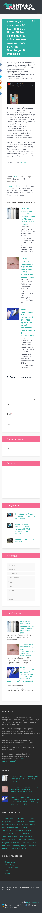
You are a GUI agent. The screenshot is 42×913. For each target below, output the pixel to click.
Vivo (31, 830)
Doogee (5, 822)
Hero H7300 (9, 865)
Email (9, 414)
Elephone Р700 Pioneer (18, 822)
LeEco (26, 824)
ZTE (9, 595)
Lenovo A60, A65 (11, 868)
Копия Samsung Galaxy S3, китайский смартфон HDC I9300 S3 (25, 516)
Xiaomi (10, 582)
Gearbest (31, 822)
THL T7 (11, 830)
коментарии (7, 846)
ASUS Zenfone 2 (21, 819)
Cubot (31, 819)
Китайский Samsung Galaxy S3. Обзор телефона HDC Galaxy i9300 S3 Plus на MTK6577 (23, 528)
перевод (16, 846)
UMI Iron (25, 830)
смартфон (12, 848)
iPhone (20, 824)
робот (4, 848)
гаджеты (26, 843)
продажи (24, 846)
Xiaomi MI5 (13, 833)
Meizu (10, 586)
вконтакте (17, 843)
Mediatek (10, 827)
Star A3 (7, 870)
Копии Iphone (13, 578)
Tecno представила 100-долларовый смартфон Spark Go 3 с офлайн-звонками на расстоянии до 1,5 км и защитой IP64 (28, 322)
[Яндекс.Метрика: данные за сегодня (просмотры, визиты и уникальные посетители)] (31, 902)
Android (5, 818)
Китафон (16, 177)
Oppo (31, 827)
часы (24, 848)
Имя (9, 404)
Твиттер (8, 905)
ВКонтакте (31, 905)
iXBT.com (23, 163)
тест (19, 848)
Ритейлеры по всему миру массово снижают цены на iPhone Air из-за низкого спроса (28, 216)
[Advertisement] (21, 482)
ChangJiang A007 (11, 862)
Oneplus (24, 827)
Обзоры (11, 569)
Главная (10, 186)
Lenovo (11, 599)
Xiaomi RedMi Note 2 (10, 836)
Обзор (14, 840)
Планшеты (12, 574)
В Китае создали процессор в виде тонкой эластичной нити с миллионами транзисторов (24, 789)
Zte (25, 836)
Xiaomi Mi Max (24, 833)
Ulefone (18, 830)
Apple (12, 819)
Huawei (11, 591)
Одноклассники (10, 907)
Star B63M (9, 873)
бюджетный (7, 843)
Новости (12, 181)
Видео (30, 836)
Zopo (21, 836)
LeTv (4, 827)
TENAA (5, 830)
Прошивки (32, 840)
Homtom (5, 824)
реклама (32, 846)
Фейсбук (18, 905)
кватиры (34, 843)
